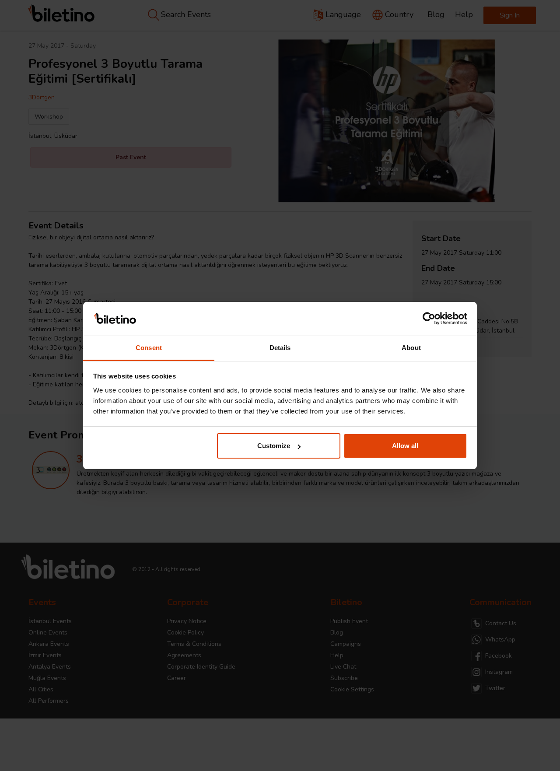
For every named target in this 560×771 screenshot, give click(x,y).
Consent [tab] (149, 347)
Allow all (405, 445)
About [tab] (411, 347)
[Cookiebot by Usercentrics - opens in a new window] (429, 319)
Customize (273, 445)
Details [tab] (280, 347)
